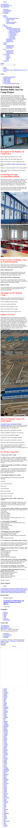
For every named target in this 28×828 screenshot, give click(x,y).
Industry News (9, 51)
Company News (10, 50)
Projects (5, 42)
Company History (10, 19)
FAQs (7, 59)
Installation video (10, 46)
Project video (9, 48)
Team (7, 20)
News (4, 49)
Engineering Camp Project (9, 77)
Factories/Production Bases (12, 18)
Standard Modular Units (14, 29)
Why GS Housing (10, 23)
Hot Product (9, 27)
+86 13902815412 (5, 4)
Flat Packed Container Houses (13, 28)
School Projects (6, 82)
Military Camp (6, 79)
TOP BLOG (13, 641)
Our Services (6, 54)
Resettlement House (10, 39)
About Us (5, 16)
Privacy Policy (6, 620)
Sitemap (7, 641)
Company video (10, 45)
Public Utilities (6, 80)
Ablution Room (12, 33)
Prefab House (9, 40)
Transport (8, 57)
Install (7, 58)
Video (4, 44)
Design (8, 55)
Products (5, 26)
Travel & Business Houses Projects (11, 83)
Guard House (12, 37)
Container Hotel (12, 35)
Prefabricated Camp (13, 32)
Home (4, 15)
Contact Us (6, 61)
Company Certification (11, 22)
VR (4, 24)
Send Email (3, 643)
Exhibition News (10, 53)
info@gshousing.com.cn (6, 5)
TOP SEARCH (20, 641)
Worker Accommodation (14, 31)
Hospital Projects (7, 78)
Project (5, 614)
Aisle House (12, 36)
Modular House (9, 41)
